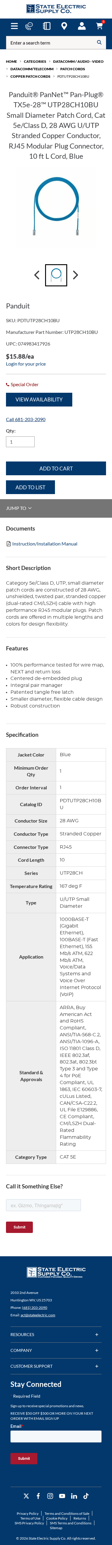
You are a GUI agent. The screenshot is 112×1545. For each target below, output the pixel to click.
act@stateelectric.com (38, 1315)
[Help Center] (29, 26)
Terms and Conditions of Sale (67, 1513)
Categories (35, 61)
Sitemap (56, 1528)
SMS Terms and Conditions (70, 1523)
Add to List (30, 487)
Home (11, 61)
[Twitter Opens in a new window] (26, 1496)
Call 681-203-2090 (25, 419)
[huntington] (64, 26)
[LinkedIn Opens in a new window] (74, 1496)
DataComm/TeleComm (31, 69)
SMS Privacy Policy (29, 1523)
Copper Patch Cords (30, 76)
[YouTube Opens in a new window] (62, 1496)
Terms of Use (30, 1518)
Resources (22, 1334)
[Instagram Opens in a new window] (50, 1496)
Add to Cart (56, 468)
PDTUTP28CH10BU (73, 76)
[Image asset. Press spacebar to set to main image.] (56, 275)
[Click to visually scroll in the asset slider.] (36, 275)
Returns (79, 1518)
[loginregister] (82, 26)
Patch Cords (72, 69)
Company (21, 1350)
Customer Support (31, 1366)
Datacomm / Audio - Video (78, 61)
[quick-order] (46, 26)
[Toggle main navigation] (14, 26)
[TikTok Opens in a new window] (86, 1496)
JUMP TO (16, 508)
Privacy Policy (28, 1513)
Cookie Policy (56, 1518)
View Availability (39, 399)
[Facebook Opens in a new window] (38, 1496)
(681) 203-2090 (34, 1307)
